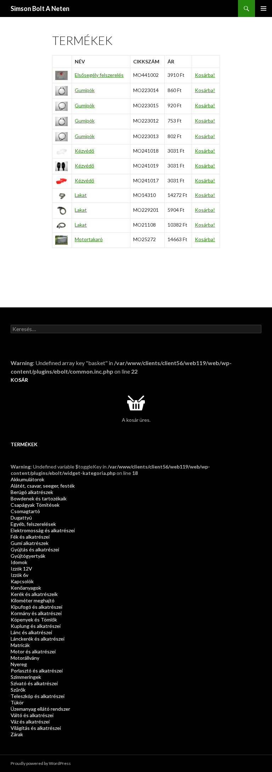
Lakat (81, 195)
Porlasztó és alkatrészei (37, 671)
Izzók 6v (19, 575)
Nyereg (19, 664)
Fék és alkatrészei (30, 537)
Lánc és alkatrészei (31, 632)
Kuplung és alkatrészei (36, 626)
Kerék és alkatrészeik (34, 594)
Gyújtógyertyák (28, 556)
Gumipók (85, 90)
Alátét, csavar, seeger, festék (43, 486)
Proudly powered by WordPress (41, 763)
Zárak (17, 734)
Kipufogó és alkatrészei (36, 607)
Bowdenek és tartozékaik (39, 498)
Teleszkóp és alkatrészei (37, 696)
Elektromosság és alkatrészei (43, 530)
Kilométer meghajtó (33, 600)
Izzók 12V (21, 569)
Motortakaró (89, 239)
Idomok (19, 562)
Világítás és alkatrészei (36, 728)
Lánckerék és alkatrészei (37, 639)
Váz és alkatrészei (30, 722)
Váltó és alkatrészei (32, 715)
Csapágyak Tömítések (35, 505)
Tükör (17, 702)
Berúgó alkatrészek (32, 492)
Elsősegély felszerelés (99, 75)
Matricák (20, 645)
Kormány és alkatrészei (36, 613)
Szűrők (18, 690)
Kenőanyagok (26, 588)
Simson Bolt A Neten (40, 8)
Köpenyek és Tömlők (34, 620)
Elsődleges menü (263, 8)
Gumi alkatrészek (30, 543)
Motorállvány (25, 658)
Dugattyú (21, 518)
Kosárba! (205, 75)
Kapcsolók (22, 581)
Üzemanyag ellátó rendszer (40, 709)
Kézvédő (84, 151)
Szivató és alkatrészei (34, 683)
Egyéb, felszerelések (33, 524)
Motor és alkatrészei (33, 651)
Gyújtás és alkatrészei (35, 549)
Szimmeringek (26, 677)
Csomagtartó (25, 511)
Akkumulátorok (27, 479)
